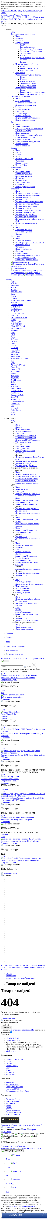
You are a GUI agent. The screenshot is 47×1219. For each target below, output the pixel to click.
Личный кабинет (13, 1099)
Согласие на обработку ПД (30, 1148)
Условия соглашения (9, 1146)
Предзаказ (5, 718)
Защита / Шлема (12, 1085)
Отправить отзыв (8, 1018)
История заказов (12, 1101)
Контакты (25, 15)
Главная (9, 974)
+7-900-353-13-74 (8, 17)
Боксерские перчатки (14, 1087)
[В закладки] (2, 684)
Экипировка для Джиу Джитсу (18, 1091)
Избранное (10, 1103)
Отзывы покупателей (14, 1059)
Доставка (10, 15)
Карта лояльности (13, 1110)
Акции (8, 1106)
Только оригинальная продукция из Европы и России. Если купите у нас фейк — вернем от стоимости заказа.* (23, 967)
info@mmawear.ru (37, 17)
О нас (3, 15)
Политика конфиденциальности (13, 1147)
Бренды (9, 1108)
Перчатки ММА (12, 1089)
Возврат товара (12, 1066)
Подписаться (6, 1027)
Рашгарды (10, 1082)
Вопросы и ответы (13, 1112)
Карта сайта (11, 1074)
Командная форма (13, 1114)
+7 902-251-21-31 (23, 17)
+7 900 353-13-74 (13, 1040)
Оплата (17, 15)
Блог (8, 1068)
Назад (13, 32)
